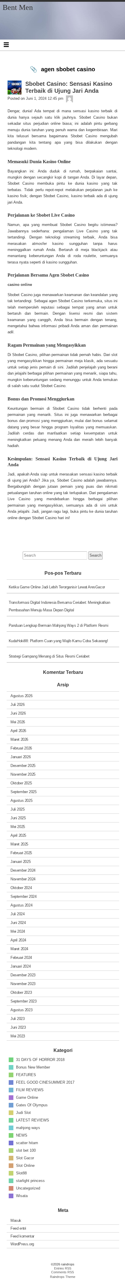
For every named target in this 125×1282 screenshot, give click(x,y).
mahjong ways (28, 1127)
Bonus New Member (33, 1067)
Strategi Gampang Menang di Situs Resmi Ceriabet (49, 656)
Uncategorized (28, 1188)
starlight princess (30, 1180)
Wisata (22, 1195)
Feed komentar (22, 1236)
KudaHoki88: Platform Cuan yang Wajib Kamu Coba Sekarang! (58, 641)
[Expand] (6, 44)
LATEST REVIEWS (32, 1120)
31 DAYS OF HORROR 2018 (40, 1059)
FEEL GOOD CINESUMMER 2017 (45, 1082)
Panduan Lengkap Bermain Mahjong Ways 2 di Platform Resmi (58, 625)
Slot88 (21, 1173)
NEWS (21, 1135)
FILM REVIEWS (30, 1089)
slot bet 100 (26, 1150)
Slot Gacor (25, 1157)
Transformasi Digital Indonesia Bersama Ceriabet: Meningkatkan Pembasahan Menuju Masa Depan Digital (59, 606)
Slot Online (25, 1165)
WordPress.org (22, 1244)
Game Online (27, 1097)
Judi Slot (23, 1112)
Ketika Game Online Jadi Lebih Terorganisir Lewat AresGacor (57, 587)
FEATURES (26, 1074)
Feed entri (18, 1228)
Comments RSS (62, 1272)
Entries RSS (62, 1268)
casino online (20, 284)
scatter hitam (27, 1142)
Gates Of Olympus (32, 1105)
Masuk (15, 1220)
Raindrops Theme (62, 1277)
